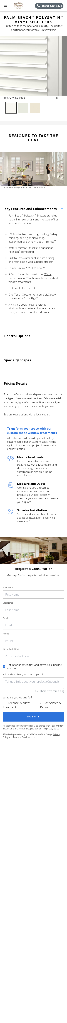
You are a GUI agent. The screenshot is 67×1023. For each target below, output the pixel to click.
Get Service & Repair (50, 705)
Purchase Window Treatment (16, 705)
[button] (6, 6)
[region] (33, 66)
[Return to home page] (22, 5)
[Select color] (11, 108)
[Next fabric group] (62, 98)
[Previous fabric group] (53, 98)
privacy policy (52, 728)
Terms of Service (21, 737)
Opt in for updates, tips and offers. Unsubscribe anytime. (34, 666)
